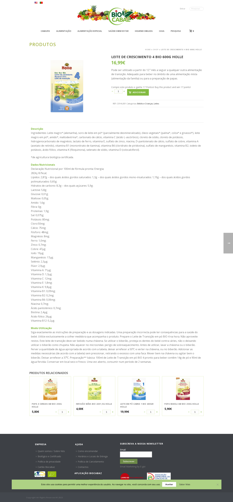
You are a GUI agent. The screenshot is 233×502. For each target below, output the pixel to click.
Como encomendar (88, 451)
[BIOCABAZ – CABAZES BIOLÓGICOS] (120, 16)
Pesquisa (176, 31)
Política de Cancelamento (91, 461)
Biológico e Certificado (49, 456)
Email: (123, 449)
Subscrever (128, 461)
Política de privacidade (49, 461)
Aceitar (169, 484)
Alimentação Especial (90, 31)
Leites (156, 103)
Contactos (83, 466)
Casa (161, 31)
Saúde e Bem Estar (118, 31)
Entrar (182, 8)
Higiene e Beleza (144, 31)
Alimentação (63, 31)
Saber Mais (184, 484)
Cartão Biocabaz (46, 466)
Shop (156, 49)
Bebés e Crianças (145, 103)
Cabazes (45, 31)
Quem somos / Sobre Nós (51, 451)
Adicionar (139, 92)
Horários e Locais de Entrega (93, 456)
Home (148, 49)
